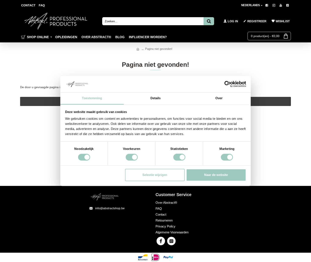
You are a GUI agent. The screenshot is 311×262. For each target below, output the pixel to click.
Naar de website (216, 175)
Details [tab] (155, 98)
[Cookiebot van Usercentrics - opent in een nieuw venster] (227, 84)
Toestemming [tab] (92, 98)
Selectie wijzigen (154, 175)
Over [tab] (219, 98)
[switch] (132, 157)
